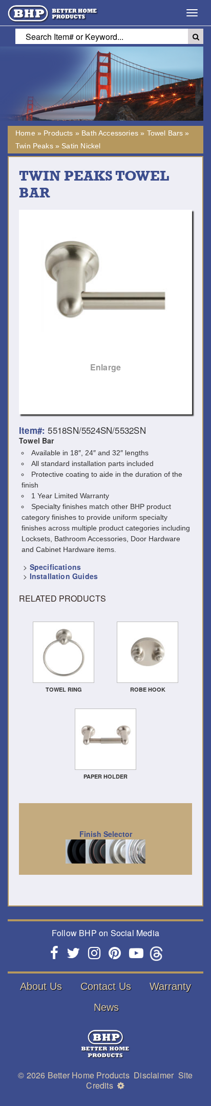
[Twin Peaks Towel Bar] (105, 296)
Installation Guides (64, 576)
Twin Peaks (34, 146)
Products (58, 133)
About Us (41, 986)
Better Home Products (89, 1075)
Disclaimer (154, 1075)
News (106, 1007)
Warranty (170, 986)
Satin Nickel (80, 146)
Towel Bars (165, 133)
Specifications (55, 567)
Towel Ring (64, 689)
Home (25, 133)
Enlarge (105, 367)
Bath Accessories (109, 133)
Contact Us (105, 986)
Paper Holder (105, 776)
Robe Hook (147, 689)
